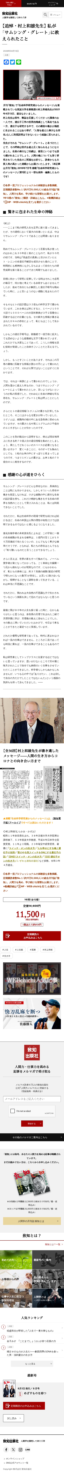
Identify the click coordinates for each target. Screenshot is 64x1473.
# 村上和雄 (48, 949)
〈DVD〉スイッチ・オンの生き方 (25, 856)
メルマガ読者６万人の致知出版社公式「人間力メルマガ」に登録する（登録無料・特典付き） (32, 1088)
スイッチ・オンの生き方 (22, 848)
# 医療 (33, 949)
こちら (40, 197)
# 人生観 (19, 949)
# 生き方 (6, 955)
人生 (6, 55)
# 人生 (5, 949)
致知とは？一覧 (52, 1244)
